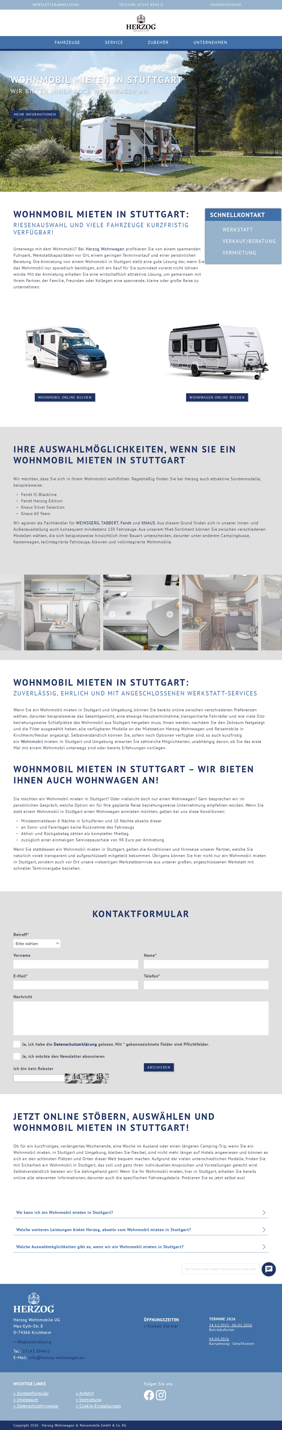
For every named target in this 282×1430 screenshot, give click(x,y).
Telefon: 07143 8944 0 (141, 4)
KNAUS (148, 523)
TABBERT (109, 523)
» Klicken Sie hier (161, 1326)
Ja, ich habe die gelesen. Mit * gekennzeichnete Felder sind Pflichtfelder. (115, 1044)
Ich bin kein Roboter (33, 1068)
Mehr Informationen (35, 114)
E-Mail (20, 976)
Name (150, 955)
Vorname (22, 955)
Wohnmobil (32, 741)
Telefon (152, 976)
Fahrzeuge (67, 42)
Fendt (125, 523)
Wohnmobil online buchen (65, 397)
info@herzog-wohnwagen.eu (56, 1357)
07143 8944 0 (36, 1351)
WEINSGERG (87, 523)
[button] (269, 1269)
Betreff (21, 934)
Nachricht (22, 996)
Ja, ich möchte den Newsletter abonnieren (63, 1056)
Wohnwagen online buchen (217, 397)
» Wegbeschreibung (32, 1341)
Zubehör (158, 42)
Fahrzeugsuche (226, 4)
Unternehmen (210, 42)
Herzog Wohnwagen (105, 249)
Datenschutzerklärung (75, 1044)
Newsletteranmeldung (56, 4)
